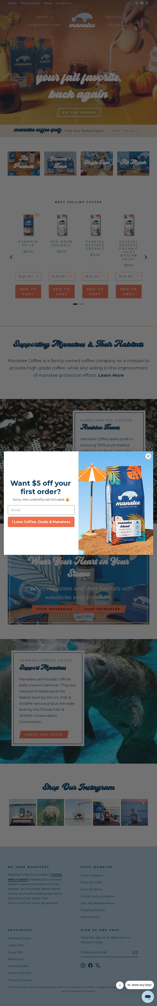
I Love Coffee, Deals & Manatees (41, 522)
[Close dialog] (148, 456)
